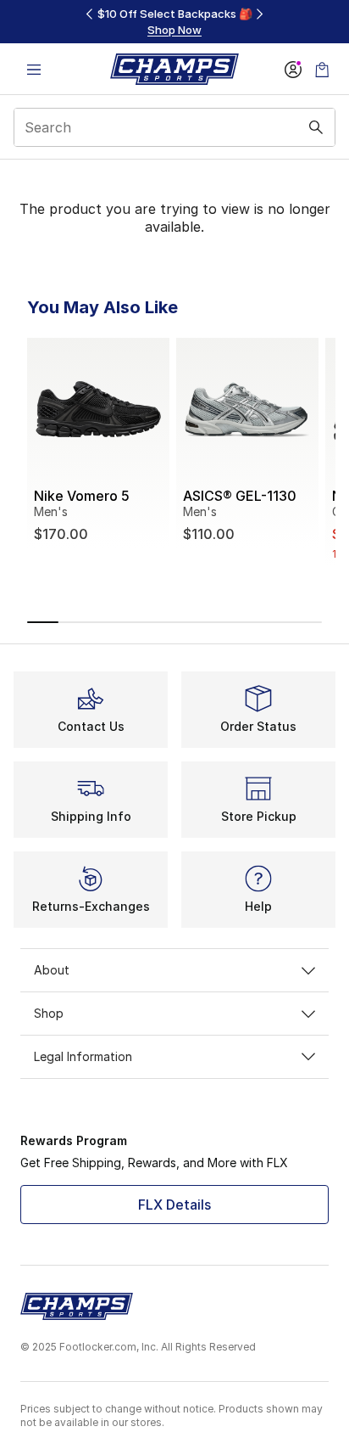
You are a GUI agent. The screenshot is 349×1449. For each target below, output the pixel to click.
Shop (49, 1013)
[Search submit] (316, 127)
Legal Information (83, 1056)
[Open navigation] (33, 69)
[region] (174, 22)
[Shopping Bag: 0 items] (322, 69)
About (51, 970)
